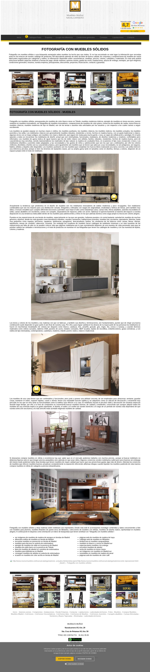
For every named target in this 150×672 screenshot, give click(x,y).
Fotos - (111, 612)
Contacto (130, 37)
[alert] (75, 657)
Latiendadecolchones (92, 616)
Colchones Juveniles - (99, 614)
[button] (75, 664)
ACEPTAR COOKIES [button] (64, 659)
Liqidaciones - (84, 612)
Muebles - (118, 612)
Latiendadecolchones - (99, 612)
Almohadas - (79, 616)
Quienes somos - (26, 612)
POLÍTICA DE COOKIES (89, 653)
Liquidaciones (117, 37)
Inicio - (16, 612)
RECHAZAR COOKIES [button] (85, 659)
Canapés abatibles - (116, 614)
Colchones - (30, 614)
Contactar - (74, 612)
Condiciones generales (86, 37)
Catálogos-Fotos (34, 37)
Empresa (48, 37)
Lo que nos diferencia (64, 37)
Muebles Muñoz (75, 16)
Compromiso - (38, 612)
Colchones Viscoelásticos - (45, 614)
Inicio (19, 37)
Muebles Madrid (17, 614)
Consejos (103, 37)
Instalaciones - (50, 612)
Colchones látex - (63, 614)
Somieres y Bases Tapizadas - (62, 616)
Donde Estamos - (63, 612)
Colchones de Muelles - (80, 614)
